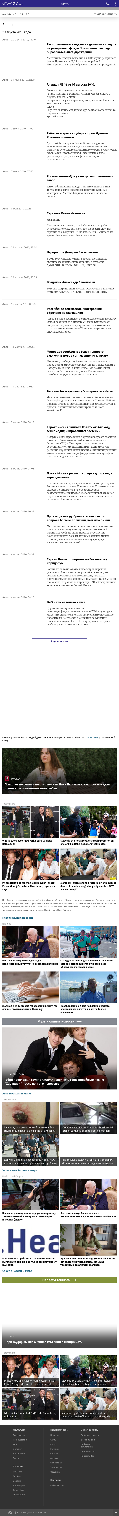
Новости (54, 1435)
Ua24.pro (17, 1480)
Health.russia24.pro (12, 1176)
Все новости (19, 1435)
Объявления (56, 1462)
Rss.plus (6, 923)
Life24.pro (17, 1471)
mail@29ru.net (57, 1485)
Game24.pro (18, 1490)
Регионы (54, 1448)
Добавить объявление (87, 1445)
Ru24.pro (17, 1476)
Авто (5, 39)
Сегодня (54, 1453)
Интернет (17, 1448)
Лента (9, 24)
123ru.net (42, 1512)
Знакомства (56, 1467)
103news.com (91, 737)
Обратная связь (89, 1429)
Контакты (55, 1479)
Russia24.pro (19, 1494)
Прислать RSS (87, 1455)
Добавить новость (90, 1435)
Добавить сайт (88, 1439)
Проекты (18, 1466)
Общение (55, 1471)
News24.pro (19, 1429)
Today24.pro (8, 803)
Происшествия (20, 1439)
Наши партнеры (59, 1429)
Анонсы (54, 1458)
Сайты (53, 1439)
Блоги (16, 1458)
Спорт (53, 1444)
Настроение (19, 1453)
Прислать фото (88, 1451)
